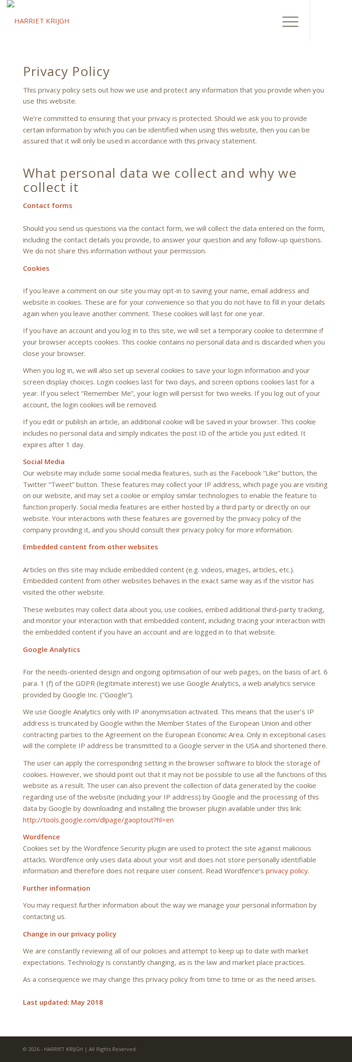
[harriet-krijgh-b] (38, 20)
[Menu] (285, 20)
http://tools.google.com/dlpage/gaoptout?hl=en (98, 819)
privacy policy (287, 870)
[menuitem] (285, 20)
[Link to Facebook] (324, 20)
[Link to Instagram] (338, 20)
